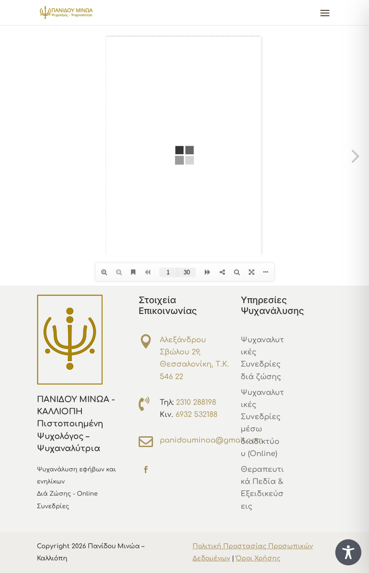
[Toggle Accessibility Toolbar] (348, 552)
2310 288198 (196, 402)
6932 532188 (196, 415)
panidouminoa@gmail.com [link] (211, 440)
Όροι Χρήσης (258, 558)
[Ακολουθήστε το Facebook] (146, 469)
